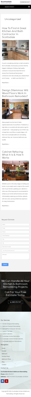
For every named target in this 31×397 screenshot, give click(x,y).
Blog (3, 362)
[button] (29, 6)
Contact (4, 364)
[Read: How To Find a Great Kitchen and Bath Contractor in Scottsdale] (15, 50)
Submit (5, 264)
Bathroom (4, 353)
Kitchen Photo (6, 356)
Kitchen (4, 351)
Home (3, 348)
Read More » (5, 82)
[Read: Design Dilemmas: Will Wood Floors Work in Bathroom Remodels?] (15, 109)
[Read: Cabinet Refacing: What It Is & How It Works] (15, 170)
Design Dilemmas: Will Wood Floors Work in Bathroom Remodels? (15, 93)
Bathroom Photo (6, 359)
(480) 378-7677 (9, 374)
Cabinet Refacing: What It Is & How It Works (13, 155)
